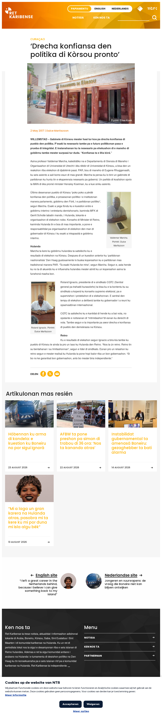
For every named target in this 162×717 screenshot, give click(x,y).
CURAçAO (37, 39)
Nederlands (120, 8)
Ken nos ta (101, 17)
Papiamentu (79, 8)
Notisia (78, 17)
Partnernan (93, 656)
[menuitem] (78, 18)
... (69, 665)
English (99, 8)
